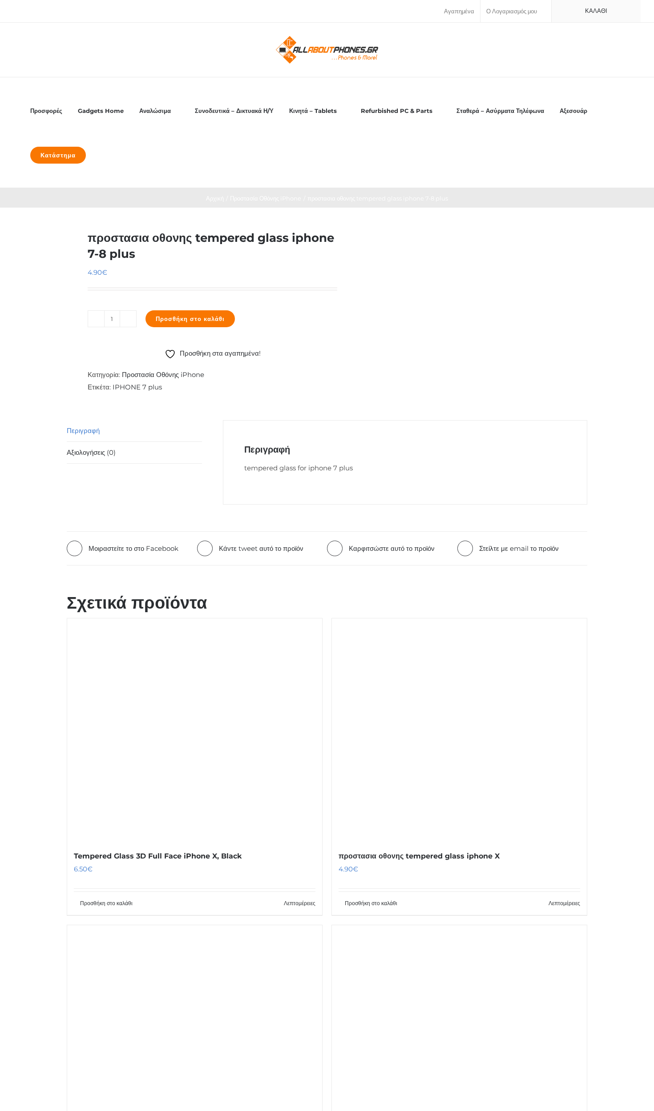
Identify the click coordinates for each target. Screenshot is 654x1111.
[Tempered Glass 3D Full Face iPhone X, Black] (194, 729)
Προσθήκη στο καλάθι (190, 318)
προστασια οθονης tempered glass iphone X (419, 856)
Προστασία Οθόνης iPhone (163, 374)
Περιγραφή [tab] (83, 430)
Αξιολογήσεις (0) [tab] (91, 452)
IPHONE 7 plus (137, 387)
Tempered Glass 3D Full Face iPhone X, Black (158, 856)
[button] (103, 154)
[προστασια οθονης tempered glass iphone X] (459, 729)
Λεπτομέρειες (299, 903)
